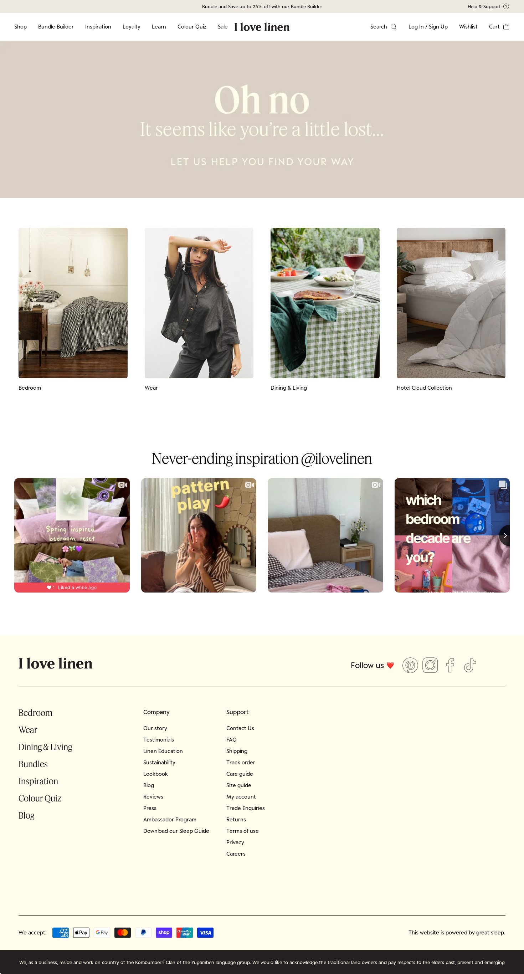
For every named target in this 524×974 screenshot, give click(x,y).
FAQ (231, 740)
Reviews (153, 797)
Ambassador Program (169, 819)
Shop (20, 27)
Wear (28, 729)
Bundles (33, 764)
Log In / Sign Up (428, 27)
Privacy (235, 842)
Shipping (236, 751)
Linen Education (163, 751)
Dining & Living (45, 747)
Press (149, 808)
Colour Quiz (192, 27)
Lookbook (155, 774)
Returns (236, 819)
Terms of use (242, 831)
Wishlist (468, 27)
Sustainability (159, 762)
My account (241, 797)
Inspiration (98, 27)
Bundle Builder (56, 27)
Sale (223, 27)
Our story (155, 728)
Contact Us (240, 728)
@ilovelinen (336, 458)
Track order (240, 762)
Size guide (238, 785)
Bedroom (35, 712)
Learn (159, 27)
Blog (26, 815)
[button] (499, 26)
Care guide (239, 774)
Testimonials (158, 740)
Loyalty (131, 27)
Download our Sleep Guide (176, 831)
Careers (236, 854)
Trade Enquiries (245, 808)
